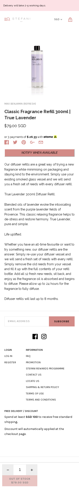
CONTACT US (33, 374)
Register (10, 362)
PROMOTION (33, 362)
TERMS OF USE (35, 393)
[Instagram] (44, 337)
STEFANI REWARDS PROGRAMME (45, 368)
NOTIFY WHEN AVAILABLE (40, 152)
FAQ (28, 356)
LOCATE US (32, 381)
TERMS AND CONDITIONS (41, 399)
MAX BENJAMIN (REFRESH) (20, 103)
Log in (8, 356)
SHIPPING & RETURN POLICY (42, 387)
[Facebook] (35, 337)
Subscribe (61, 321)
